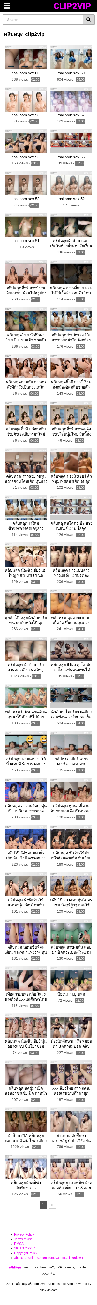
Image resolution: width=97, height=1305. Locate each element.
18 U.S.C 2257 (24, 1248)
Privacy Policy (24, 1234)
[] (89, 19)
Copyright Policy (25, 1253)
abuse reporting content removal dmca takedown (48, 1258)
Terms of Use (23, 1239)
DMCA (19, 1244)
